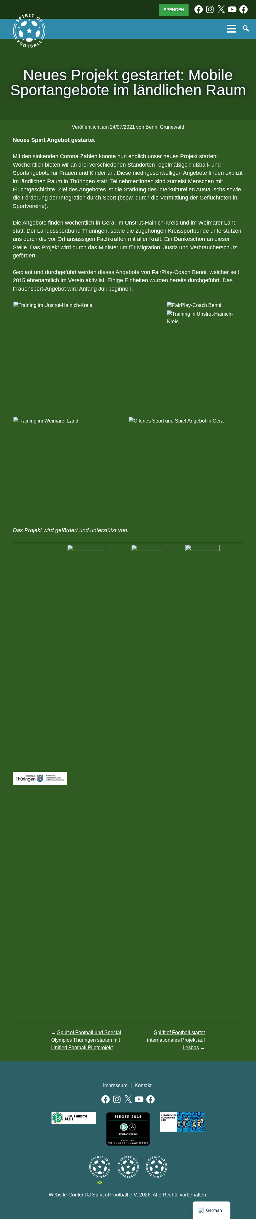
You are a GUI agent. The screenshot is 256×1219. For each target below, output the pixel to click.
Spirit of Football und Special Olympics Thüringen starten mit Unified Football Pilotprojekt (86, 1040)
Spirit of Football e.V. (29, 31)
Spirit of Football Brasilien (99, 1167)
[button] (89, 305)
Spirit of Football (128, 1167)
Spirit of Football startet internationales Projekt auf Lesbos (176, 1040)
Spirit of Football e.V (156, 1167)
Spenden (174, 9)
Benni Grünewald (164, 127)
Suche (246, 29)
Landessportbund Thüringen (72, 231)
